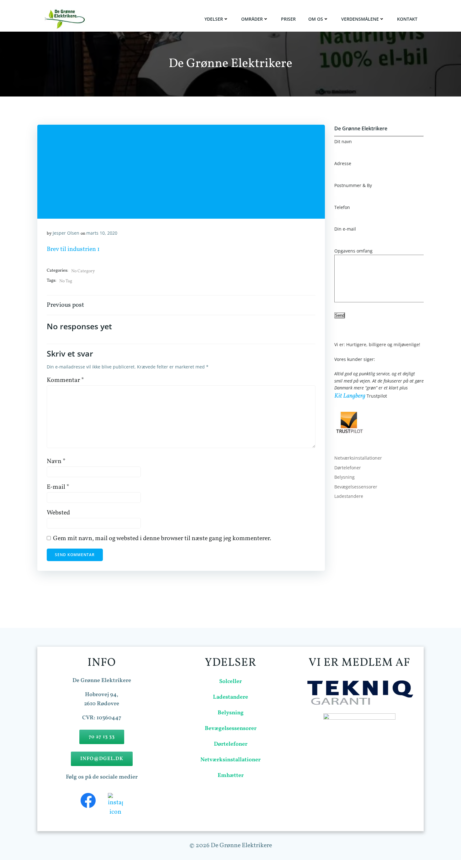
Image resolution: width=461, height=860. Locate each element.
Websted (58, 512)
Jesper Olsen (66, 233)
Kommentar (65, 380)
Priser (288, 19)
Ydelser (213, 19)
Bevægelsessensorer (355, 487)
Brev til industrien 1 (73, 249)
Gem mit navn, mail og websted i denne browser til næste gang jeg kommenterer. (162, 538)
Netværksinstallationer (358, 458)
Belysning (344, 477)
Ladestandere (348, 496)
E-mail (58, 487)
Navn (56, 461)
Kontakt (407, 19)
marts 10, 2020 (101, 233)
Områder (252, 19)
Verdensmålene (360, 19)
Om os (315, 19)
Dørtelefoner (347, 468)
